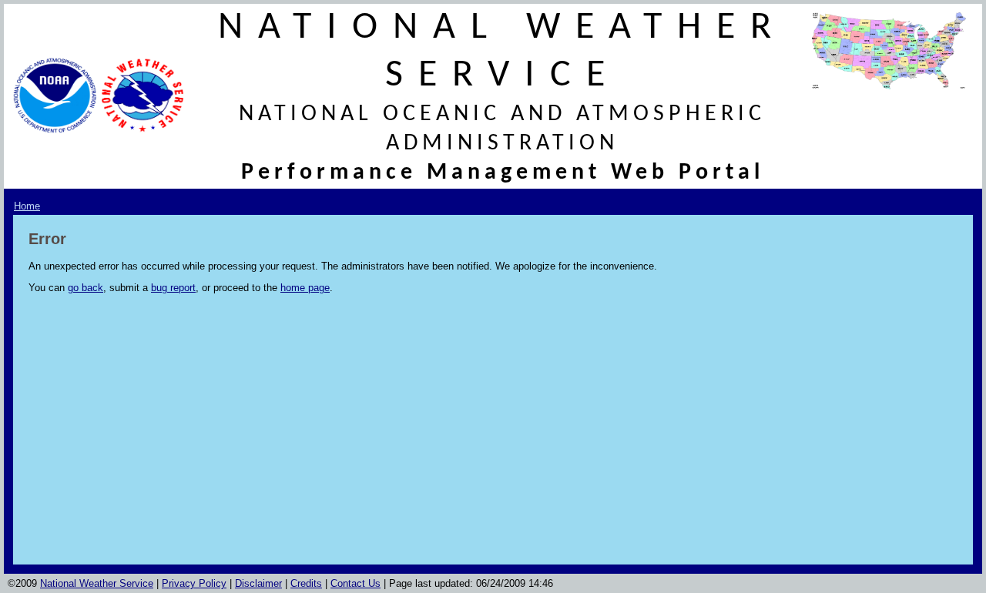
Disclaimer (258, 583)
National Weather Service (96, 583)
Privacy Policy (194, 583)
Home (27, 206)
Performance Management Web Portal (502, 173)
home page (305, 287)
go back (85, 287)
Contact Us (355, 583)
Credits (306, 583)
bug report (173, 287)
